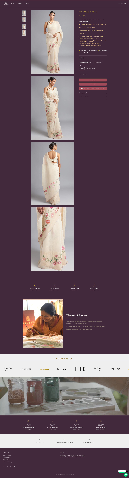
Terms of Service (7, 455)
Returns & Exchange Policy (9, 462)
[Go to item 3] (24, 26)
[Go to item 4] (24, 33)
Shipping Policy (6, 459)
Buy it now (93, 84)
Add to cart (93, 80)
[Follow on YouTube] (14, 466)
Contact (27, 3)
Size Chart (81, 58)
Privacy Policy (6, 457)
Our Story (19, 3)
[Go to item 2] (24, 19)
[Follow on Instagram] (7, 466)
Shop (12, 3)
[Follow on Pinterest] (11, 466)
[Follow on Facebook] (4, 466)
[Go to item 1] (24, 13)
